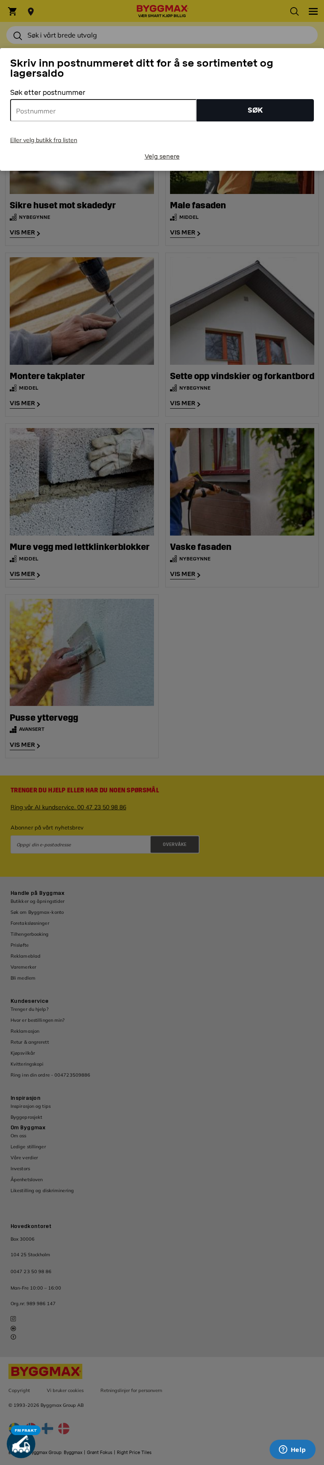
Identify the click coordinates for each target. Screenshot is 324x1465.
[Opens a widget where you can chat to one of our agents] (292, 1450)
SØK (255, 110)
